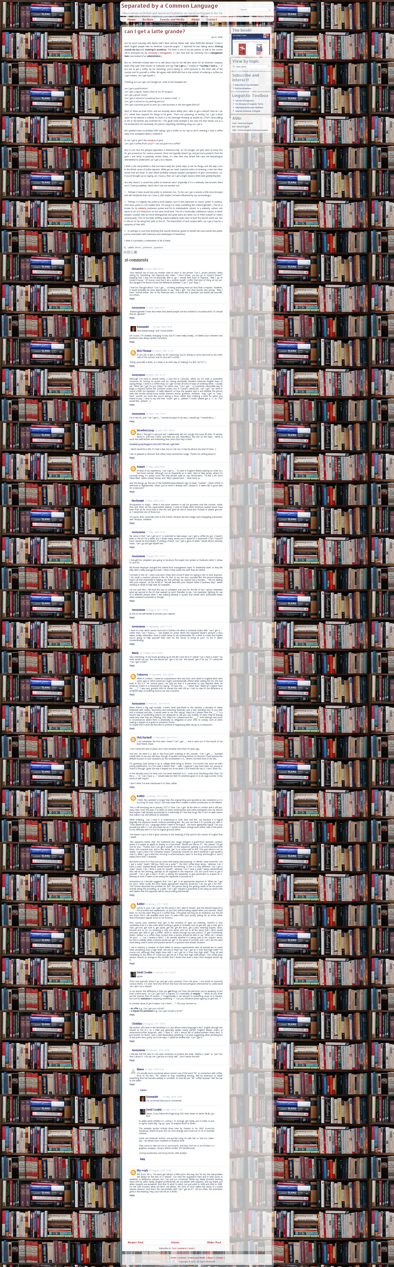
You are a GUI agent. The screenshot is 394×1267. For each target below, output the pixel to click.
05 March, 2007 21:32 (162, 351)
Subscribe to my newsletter (247, 85)
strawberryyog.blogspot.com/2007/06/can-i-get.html (154, 444)
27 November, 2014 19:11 (165, 737)
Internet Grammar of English (247, 111)
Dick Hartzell (144, 737)
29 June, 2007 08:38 (164, 430)
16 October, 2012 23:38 (151, 653)
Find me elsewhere (243, 88)
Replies (143, 1090)
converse (151, 140)
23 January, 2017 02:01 (164, 972)
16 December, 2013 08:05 (161, 674)
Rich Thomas (144, 350)
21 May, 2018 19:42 (154, 1069)
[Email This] (125, 252)
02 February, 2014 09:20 (158, 703)
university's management (160, 53)
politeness (148, 247)
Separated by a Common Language (169, 5)
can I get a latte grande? (154, 31)
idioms (138, 247)
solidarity (142, 208)
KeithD (141, 796)
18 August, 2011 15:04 (157, 610)
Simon (140, 1069)
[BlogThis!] (128, 252)
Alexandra (137, 268)
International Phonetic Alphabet (249, 107)
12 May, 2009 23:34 (154, 501)
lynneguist (143, 326)
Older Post (214, 1242)
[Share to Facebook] (135, 252)
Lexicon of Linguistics (244, 100)
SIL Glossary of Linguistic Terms (249, 104)
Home (131, 19)
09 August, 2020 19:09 (160, 1170)
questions (158, 247)
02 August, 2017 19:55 (154, 1023)
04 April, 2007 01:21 (156, 375)
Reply (132, 298)
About (195, 19)
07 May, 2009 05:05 (155, 467)
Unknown (142, 674)
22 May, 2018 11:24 (172, 1110)
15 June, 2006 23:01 (155, 307)
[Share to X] (132, 252)
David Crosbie (144, 972)
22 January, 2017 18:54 (156, 904)
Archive (147, 19)
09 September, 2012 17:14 (158, 626)
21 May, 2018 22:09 (172, 1097)
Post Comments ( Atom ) (183, 1248)
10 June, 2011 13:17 (155, 556)
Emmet (141, 466)
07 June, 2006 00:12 (154, 269)
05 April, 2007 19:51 (156, 414)
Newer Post (135, 1242)
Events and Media (172, 19)
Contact (212, 19)
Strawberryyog (145, 430)
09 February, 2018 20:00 (158, 1050)
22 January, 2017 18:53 (156, 796)
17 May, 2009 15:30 (155, 532)
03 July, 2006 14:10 (162, 327)
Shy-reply (142, 1170)
